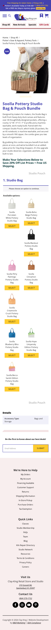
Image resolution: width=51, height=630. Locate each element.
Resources (25, 554)
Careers (25, 566)
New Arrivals (19, 24)
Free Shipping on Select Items (19, 3)
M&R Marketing (19, 622)
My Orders (25, 474)
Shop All (6, 24)
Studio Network (25, 549)
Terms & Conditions (25, 558)
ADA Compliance (34, 622)
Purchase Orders (25, 504)
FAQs (25, 532)
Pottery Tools (31, 40)
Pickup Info (37, 3)
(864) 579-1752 (25, 598)
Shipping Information (25, 496)
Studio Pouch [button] (37, 173)
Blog (26, 541)
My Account (25, 478)
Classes (25, 523)
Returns (25, 491)
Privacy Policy (25, 562)
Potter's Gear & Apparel (13, 40)
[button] (18, 5)
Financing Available (25, 483)
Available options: (11, 195)
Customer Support (25, 487)
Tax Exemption (25, 509)
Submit (40, 448)
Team (25, 536)
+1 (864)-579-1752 (41, 5)
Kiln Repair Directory (25, 545)
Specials (32, 24)
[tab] (12, 214)
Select (12, 226)
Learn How (41, 8)
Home (5, 37)
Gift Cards (44, 24)
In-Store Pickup (25, 500)
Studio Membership (25, 528)
